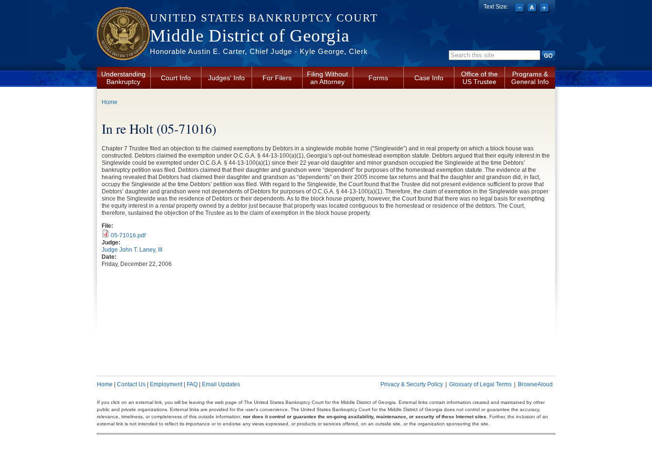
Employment (166, 384)
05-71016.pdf (128, 235)
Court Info (176, 78)
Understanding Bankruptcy (123, 77)
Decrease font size (520, 8)
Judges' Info (226, 78)
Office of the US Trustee (479, 77)
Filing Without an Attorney (327, 77)
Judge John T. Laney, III (132, 249)
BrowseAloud (535, 384)
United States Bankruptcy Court (264, 18)
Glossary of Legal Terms (480, 384)
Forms (378, 78)
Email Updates (221, 384)
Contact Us (131, 384)
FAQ (192, 384)
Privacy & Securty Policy (411, 384)
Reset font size (533, 8)
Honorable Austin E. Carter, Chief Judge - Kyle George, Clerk (259, 51)
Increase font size (545, 8)
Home (109, 102)
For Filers (277, 78)
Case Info (428, 78)
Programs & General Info (530, 77)
